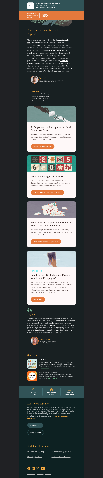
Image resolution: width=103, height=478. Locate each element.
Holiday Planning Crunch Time (47, 176)
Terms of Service (31, 474)
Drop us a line (35, 432)
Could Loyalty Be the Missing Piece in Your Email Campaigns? (50, 276)
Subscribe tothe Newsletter (69, 393)
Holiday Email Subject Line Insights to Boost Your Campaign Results (51, 224)
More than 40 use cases (42, 146)
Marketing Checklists (34, 457)
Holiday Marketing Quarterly (61, 452)
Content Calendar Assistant (61, 457)
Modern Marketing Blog (35, 452)
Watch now (38, 299)
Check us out (35, 425)
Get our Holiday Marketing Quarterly (47, 192)
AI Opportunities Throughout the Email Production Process (51, 128)
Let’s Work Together (38, 403)
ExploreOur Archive (33, 393)
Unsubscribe (48, 474)
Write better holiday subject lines (46, 242)
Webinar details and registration (45, 7)
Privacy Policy (40, 474)
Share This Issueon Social (51, 393)
